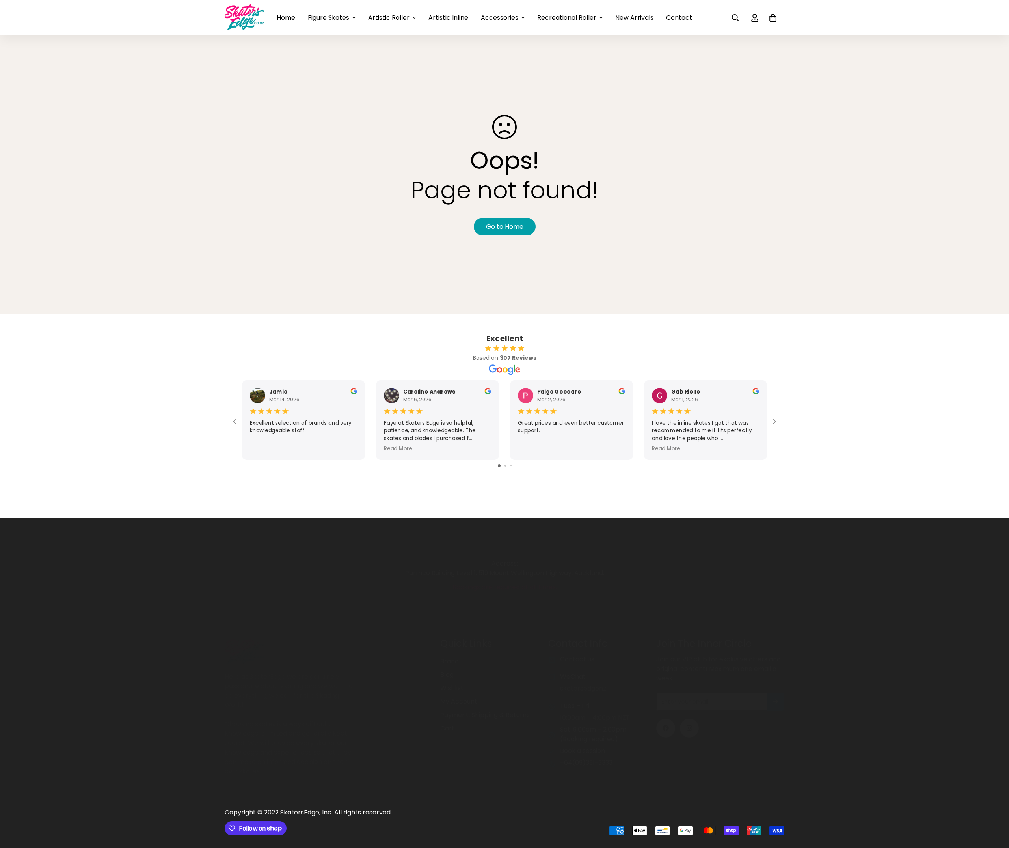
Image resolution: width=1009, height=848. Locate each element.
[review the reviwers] (353, 391)
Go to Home (504, 226)
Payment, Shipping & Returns (485, 714)
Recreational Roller (566, 17)
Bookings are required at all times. (504, 587)
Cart (447, 728)
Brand (449, 661)
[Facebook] (665, 728)
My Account (458, 701)
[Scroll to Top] (994, 805)
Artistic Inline (448, 17)
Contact (679, 17)
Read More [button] (398, 448)
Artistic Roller (389, 17)
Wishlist (452, 688)
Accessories (499, 17)
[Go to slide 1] (499, 465)
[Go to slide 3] (511, 465)
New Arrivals (634, 17)
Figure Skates (328, 17)
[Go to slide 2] (505, 466)
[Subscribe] (775, 702)
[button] (773, 18)
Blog (447, 674)
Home (286, 17)
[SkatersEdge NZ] (244, 17)
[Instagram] (689, 728)
